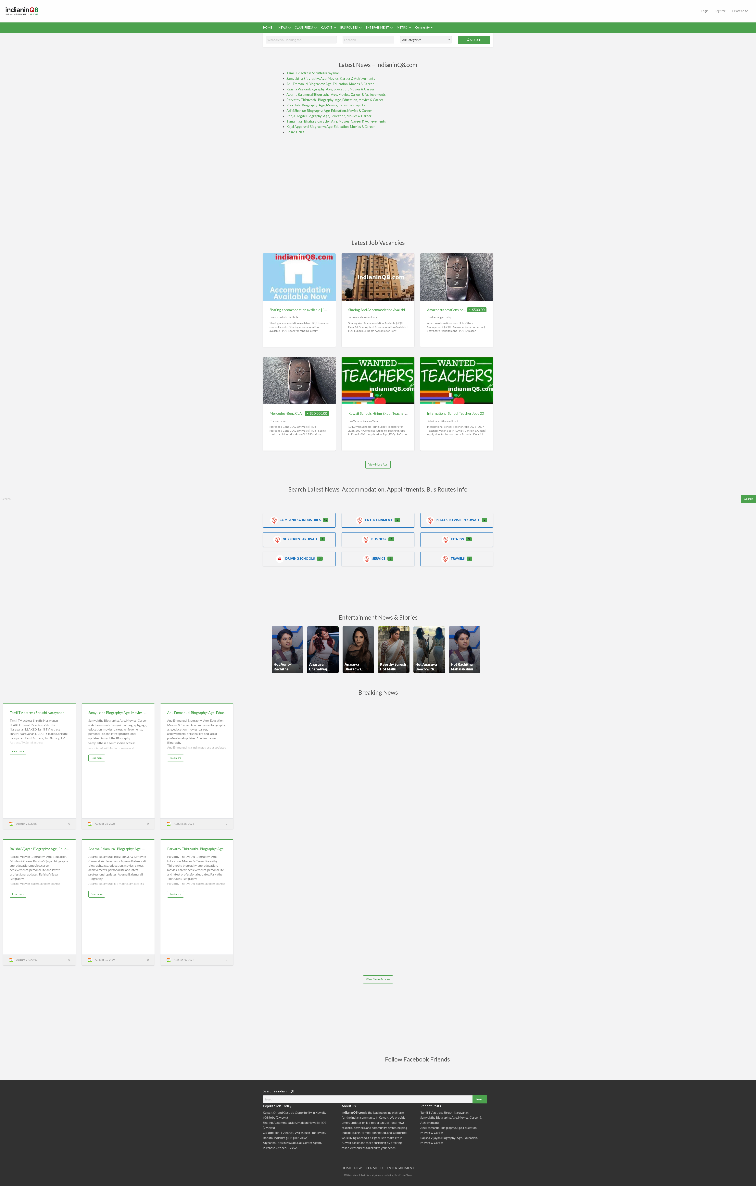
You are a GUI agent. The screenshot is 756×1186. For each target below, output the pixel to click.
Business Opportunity (439, 317)
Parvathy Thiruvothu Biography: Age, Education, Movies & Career (334, 100)
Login (704, 11)
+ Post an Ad (740, 11)
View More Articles (378, 979)
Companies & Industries (300, 520)
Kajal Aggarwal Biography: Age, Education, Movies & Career (330, 127)
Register (720, 11)
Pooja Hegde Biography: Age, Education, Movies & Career (329, 116)
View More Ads (378, 464)
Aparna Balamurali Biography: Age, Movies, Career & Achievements (336, 94)
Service (378, 558)
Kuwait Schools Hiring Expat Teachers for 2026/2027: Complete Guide (402, 413)
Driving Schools (300, 558)
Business (378, 539)
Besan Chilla (295, 132)
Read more (19, 752)
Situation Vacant (371, 420)
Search (475, 40)
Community (422, 27)
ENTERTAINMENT (400, 1168)
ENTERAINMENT (377, 27)
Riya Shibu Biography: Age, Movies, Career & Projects (325, 105)
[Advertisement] (371, 10)
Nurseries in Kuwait (300, 539)
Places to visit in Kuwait (458, 520)
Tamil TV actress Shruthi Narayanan (313, 73)
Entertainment (378, 520)
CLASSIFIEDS (304, 27)
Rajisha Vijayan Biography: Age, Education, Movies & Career (330, 89)
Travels (458, 558)
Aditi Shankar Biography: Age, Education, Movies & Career (329, 111)
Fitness (457, 539)
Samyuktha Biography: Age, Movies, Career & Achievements (330, 78)
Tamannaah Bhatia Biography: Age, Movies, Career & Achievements (336, 121)
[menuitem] (705, 11)
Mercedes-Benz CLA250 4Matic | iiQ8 (299, 413)
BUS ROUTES (349, 27)
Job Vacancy (355, 420)
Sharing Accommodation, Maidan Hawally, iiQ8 (294, 1122)
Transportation (278, 420)
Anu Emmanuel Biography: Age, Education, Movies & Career (330, 84)
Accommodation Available (284, 317)
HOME (267, 27)
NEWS (282, 27)
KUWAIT (326, 27)
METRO (402, 27)
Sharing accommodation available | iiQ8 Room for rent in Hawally (319, 310)
